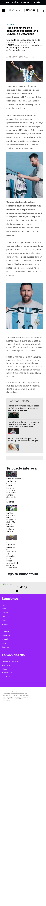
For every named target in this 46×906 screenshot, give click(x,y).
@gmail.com (23, 693)
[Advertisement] (23, 805)
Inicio (7, 2)
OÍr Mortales (6, 635)
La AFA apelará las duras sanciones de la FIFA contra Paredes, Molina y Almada (11, 522)
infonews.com (7, 692)
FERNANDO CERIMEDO (10, 661)
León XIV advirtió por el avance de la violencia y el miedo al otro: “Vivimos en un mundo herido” (23, 424)
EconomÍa (35, 2)
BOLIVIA (4, 669)
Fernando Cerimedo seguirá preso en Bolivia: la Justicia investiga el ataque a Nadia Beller (23, 408)
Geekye (4, 643)
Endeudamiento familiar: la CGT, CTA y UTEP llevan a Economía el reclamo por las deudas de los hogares (13, 490)
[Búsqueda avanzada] (43, 10)
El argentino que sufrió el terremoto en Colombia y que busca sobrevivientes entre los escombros (13, 555)
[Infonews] (7, 584)
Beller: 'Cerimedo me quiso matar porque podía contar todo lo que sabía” (23, 440)
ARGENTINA (6, 677)
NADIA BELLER (7, 673)
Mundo (4, 620)
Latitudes (5, 624)
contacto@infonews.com (14, 697)
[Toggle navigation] (2, 10)
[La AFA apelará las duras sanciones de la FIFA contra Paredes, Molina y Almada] (11, 510)
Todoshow (5, 647)
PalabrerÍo (5, 639)
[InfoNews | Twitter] (27, 10)
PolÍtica (16, 2)
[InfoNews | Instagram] (30, 10)
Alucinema (5, 632)
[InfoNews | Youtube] (34, 10)
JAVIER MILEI (6, 665)
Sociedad (25, 2)
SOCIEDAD (10, 24)
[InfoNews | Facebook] (24, 10)
